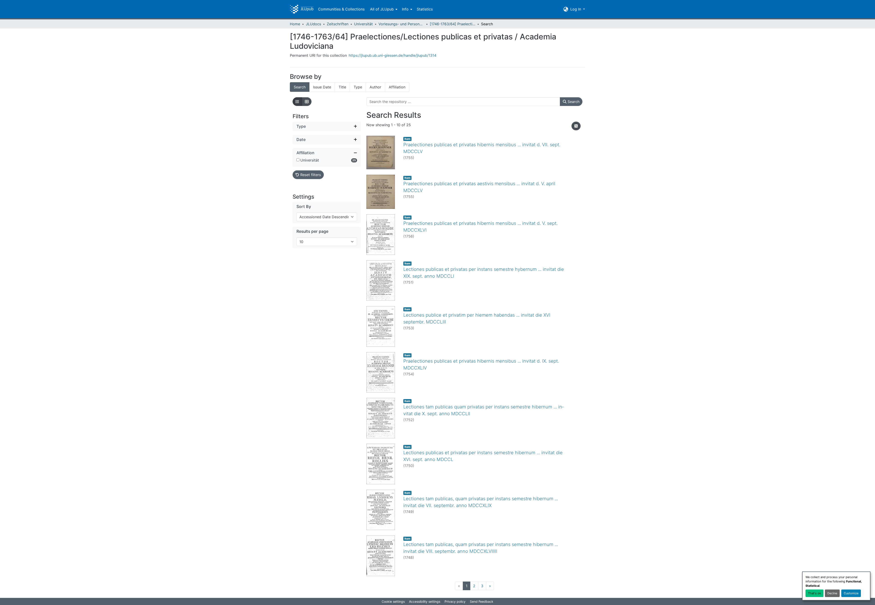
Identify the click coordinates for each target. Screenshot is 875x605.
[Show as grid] (306, 101)
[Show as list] (297, 101)
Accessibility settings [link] (424, 601)
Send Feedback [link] (481, 601)
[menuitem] (383, 9)
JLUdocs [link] (313, 24)
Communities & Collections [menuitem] (341, 9)
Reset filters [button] (310, 174)
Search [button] (572, 101)
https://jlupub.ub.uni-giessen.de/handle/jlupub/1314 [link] (392, 55)
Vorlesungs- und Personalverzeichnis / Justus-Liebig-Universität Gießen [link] (401, 24)
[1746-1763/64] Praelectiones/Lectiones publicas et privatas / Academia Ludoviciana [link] (452, 24)
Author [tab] (375, 87)
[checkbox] (297, 159)
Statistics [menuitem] (425, 9)
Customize (851, 593)
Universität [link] (363, 24)
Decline (832, 593)
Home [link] (295, 24)
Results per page (312, 231)
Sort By (303, 206)
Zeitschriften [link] (337, 24)
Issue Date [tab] (322, 87)
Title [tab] (342, 87)
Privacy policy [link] (455, 601)
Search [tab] (300, 87)
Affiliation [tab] (397, 87)
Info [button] (405, 9)
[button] (302, 9)
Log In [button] (576, 9)
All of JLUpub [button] (382, 9)
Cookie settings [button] (393, 601)
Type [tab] (358, 87)
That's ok (814, 593)
